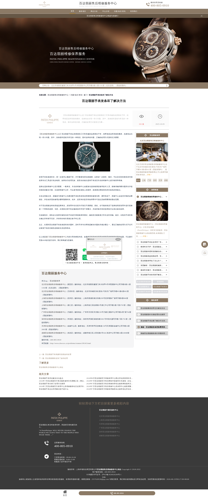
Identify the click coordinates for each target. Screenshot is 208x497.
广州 (149, 180)
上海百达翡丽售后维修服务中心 (54, 298)
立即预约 (104, 253)
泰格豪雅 (160, 282)
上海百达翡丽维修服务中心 (109, 420)
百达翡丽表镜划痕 (144, 282)
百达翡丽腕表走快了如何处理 (56, 358)
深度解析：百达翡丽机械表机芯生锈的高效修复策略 (160, 265)
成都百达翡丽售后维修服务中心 (54, 333)
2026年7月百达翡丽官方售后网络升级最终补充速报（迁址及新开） (112, 381)
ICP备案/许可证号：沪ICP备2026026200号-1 (104, 474)
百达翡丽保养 (55, 281)
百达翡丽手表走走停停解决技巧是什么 (53, 389)
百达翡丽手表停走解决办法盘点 (51, 378)
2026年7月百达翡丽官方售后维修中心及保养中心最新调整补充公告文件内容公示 (117, 386)
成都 (166, 180)
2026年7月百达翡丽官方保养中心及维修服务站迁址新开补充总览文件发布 (67, 386)
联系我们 (133, 11)
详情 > (149, 175)
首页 (72, 11)
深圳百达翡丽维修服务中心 (109, 432)
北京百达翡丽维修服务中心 (109, 416)
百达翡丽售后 (144, 287)
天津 (160, 180)
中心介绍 (105, 11)
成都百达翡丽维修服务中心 (109, 436)
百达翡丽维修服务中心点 (50, 134)
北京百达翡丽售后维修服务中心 (54, 284)
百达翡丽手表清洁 (160, 287)
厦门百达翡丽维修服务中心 (56, 237)
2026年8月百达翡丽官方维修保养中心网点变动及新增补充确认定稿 (112, 378)
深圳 (155, 180)
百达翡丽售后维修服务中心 (98, 3)
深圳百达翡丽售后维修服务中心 (54, 319)
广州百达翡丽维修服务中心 (109, 428)
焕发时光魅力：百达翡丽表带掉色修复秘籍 (157, 270)
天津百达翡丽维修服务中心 (109, 424)
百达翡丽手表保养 (144, 291)
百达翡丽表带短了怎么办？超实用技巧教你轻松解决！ (161, 261)
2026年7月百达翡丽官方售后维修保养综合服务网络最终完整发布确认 (113, 384)
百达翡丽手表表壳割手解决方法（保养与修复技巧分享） (162, 275)
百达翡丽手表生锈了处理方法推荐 (52, 384)
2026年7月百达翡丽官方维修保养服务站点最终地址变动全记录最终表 (113, 389)
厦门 (85, 95)
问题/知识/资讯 (120, 11)
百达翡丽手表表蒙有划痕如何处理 (58, 354)
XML (104, 477)
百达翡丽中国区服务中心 (108, 410)
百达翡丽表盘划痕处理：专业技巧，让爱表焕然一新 (160, 256)
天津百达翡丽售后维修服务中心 (54, 326)
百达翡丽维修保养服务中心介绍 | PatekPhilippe (159, 197)
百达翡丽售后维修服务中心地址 (51, 367)
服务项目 (82, 11)
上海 (143, 180)
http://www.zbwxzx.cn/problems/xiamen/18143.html (70, 343)
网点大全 (94, 11)
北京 (138, 180)
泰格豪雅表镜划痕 (160, 291)
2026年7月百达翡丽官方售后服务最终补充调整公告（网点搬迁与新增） (66, 381)
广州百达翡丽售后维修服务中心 (54, 312)
